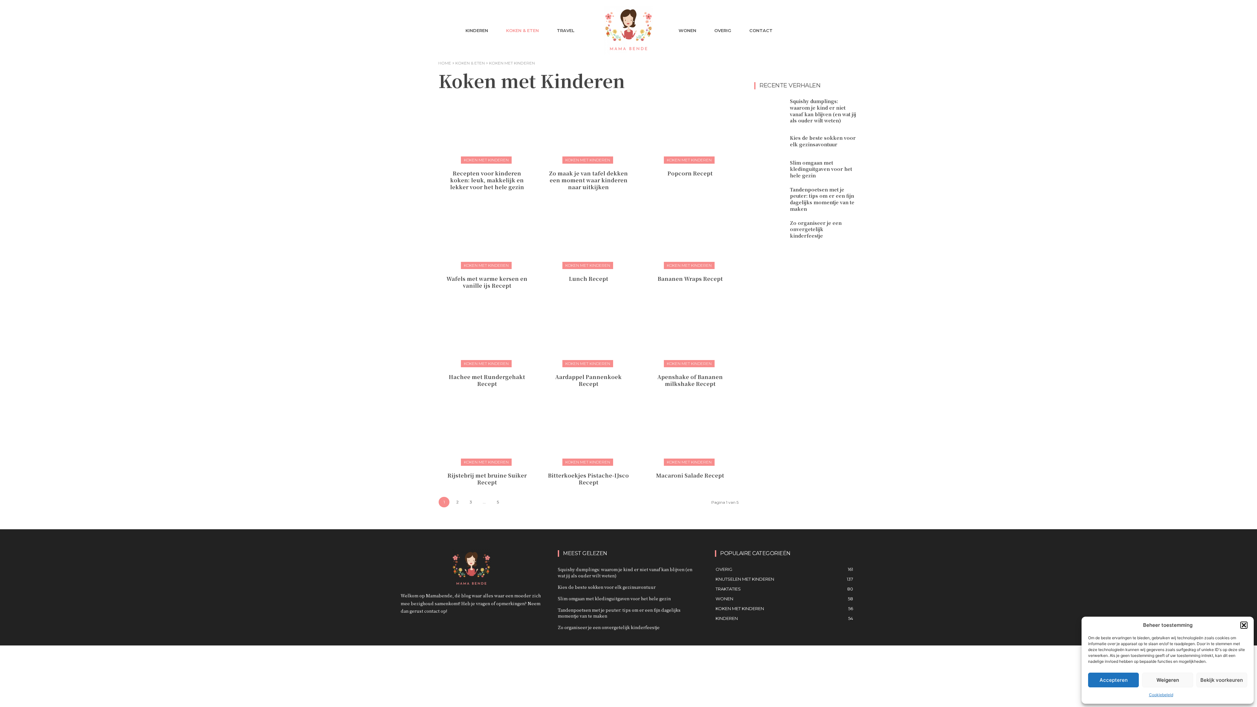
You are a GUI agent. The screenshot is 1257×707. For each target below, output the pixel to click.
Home (444, 63)
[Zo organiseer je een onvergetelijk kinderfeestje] (769, 229)
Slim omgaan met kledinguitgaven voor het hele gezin (821, 169)
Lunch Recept (588, 278)
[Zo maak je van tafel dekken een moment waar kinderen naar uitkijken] (588, 129)
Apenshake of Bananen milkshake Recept (690, 380)
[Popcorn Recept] (690, 129)
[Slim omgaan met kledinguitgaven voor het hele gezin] (769, 169)
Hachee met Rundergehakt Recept (487, 380)
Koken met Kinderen (486, 159)
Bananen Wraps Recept (690, 278)
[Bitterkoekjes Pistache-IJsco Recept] (588, 431)
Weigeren (1168, 680)
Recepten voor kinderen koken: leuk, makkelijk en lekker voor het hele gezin (487, 180)
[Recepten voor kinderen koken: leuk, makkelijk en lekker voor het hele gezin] (487, 129)
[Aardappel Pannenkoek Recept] (588, 333)
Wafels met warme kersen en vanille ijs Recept (486, 282)
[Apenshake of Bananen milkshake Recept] (690, 333)
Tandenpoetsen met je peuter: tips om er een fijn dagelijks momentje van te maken (822, 199)
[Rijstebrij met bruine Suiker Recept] (487, 431)
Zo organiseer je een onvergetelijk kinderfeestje (816, 229)
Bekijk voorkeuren (1221, 680)
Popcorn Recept (690, 173)
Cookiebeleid (1161, 694)
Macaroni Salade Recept (690, 475)
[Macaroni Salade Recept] (690, 431)
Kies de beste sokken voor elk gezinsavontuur (823, 141)
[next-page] (511, 502)
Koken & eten (470, 63)
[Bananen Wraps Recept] (690, 235)
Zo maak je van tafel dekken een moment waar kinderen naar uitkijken (588, 180)
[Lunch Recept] (588, 235)
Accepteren (1114, 680)
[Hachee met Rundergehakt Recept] (487, 333)
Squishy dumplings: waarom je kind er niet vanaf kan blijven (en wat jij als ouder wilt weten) (823, 111)
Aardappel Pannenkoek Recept (588, 380)
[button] (1244, 625)
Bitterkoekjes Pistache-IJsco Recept (588, 479)
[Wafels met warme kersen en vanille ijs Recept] (487, 235)
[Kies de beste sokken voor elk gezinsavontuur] (769, 141)
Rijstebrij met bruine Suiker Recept (487, 479)
